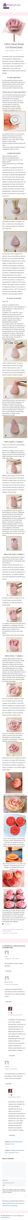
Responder (8, 971)
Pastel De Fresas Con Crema (10, 933)
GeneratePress (5, 1217)
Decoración (7, 924)
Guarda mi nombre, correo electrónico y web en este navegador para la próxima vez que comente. (14, 1191)
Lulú (9, 1012)
